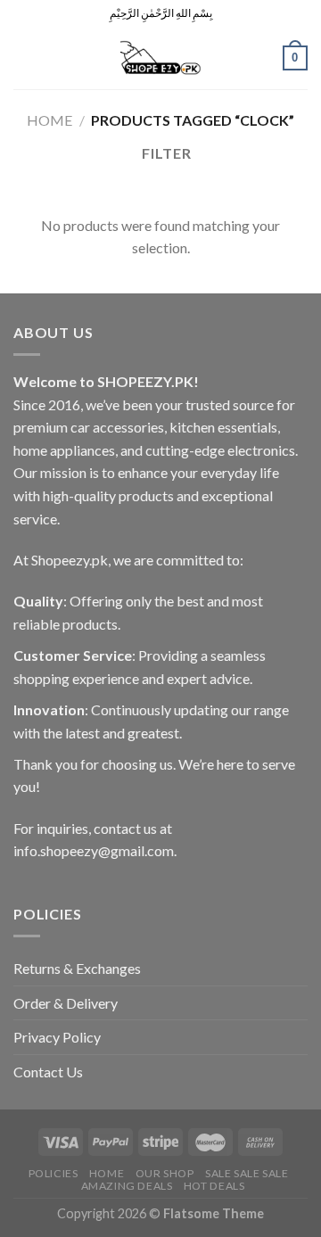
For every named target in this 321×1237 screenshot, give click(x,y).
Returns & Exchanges (77, 968)
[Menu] (24, 57)
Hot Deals (214, 1185)
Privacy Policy (57, 1036)
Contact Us (48, 1071)
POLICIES (53, 1173)
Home (49, 119)
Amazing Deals (127, 1185)
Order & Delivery (65, 1002)
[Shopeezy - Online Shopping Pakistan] (160, 58)
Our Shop (165, 1173)
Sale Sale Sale (247, 1173)
